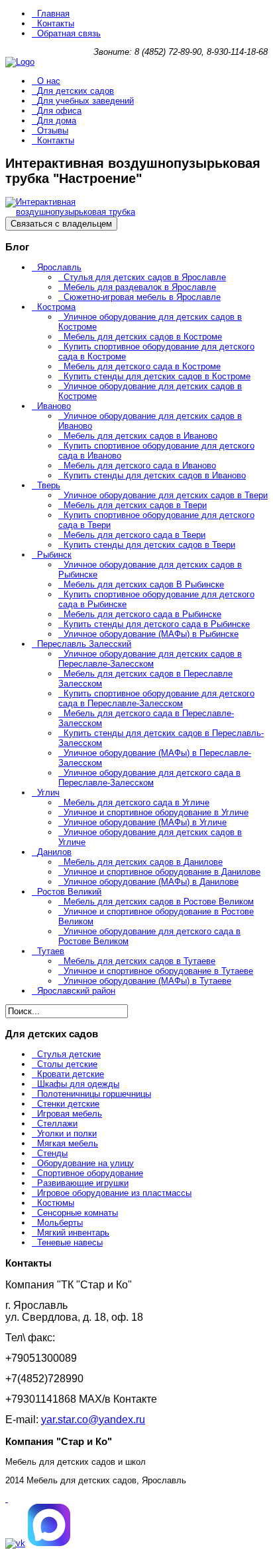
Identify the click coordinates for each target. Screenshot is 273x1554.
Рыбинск (54, 555)
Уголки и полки (67, 1133)
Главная (53, 13)
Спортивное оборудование (90, 1173)
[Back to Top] (6, 1499)
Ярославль (59, 267)
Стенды (52, 1153)
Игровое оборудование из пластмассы (114, 1193)
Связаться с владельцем (61, 224)
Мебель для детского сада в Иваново (140, 465)
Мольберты (60, 1223)
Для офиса (59, 111)
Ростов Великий (69, 892)
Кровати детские (70, 1074)
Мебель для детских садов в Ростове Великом (159, 901)
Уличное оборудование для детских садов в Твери (166, 495)
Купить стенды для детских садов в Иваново (155, 475)
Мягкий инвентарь (73, 1233)
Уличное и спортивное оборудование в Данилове (162, 872)
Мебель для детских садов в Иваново (140, 436)
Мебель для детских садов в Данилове (143, 862)
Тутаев (50, 951)
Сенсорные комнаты (77, 1213)
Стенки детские (68, 1104)
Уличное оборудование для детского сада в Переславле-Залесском (149, 778)
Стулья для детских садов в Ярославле (145, 277)
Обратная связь (69, 33)
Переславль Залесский (84, 644)
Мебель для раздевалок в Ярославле (140, 287)
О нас (48, 81)
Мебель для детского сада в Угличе (136, 802)
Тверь (48, 485)
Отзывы (52, 130)
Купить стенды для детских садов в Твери (149, 545)
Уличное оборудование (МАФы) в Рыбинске (151, 634)
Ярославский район (76, 991)
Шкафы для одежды (78, 1084)
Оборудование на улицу (85, 1163)
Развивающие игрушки (83, 1183)
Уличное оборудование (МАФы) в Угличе (145, 822)
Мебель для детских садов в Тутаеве (139, 961)
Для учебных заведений (85, 101)
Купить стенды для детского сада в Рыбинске (157, 624)
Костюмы (55, 1203)
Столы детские (67, 1064)
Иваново (54, 406)
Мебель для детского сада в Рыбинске (142, 614)
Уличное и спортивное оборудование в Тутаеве (158, 971)
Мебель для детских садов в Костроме (143, 337)
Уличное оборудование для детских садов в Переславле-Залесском (150, 659)
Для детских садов (75, 91)
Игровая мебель (69, 1114)
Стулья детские (69, 1054)
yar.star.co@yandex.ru (93, 1419)
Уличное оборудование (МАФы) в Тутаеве (147, 981)
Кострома (56, 307)
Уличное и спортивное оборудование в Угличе (156, 812)
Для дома (56, 121)
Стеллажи (57, 1123)
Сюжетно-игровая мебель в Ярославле (142, 297)
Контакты (55, 23)
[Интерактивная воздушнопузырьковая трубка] (71, 212)
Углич (48, 792)
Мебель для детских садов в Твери (135, 505)
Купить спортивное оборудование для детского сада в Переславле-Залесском (156, 698)
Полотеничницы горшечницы (94, 1094)
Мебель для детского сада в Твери (134, 535)
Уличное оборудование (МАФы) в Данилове (151, 882)
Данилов (54, 852)
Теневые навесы (70, 1242)
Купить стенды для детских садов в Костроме (157, 376)
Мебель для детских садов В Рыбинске (144, 584)
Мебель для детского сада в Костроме (142, 366)
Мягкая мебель (67, 1143)
